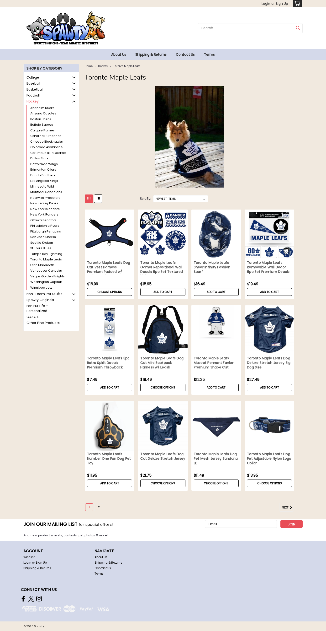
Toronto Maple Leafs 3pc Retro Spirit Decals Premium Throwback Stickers (108, 365)
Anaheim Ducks (42, 108)
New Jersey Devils (44, 203)
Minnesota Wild (42, 186)
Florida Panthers (42, 175)
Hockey (32, 101)
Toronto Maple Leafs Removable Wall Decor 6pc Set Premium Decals (268, 267)
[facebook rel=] (23, 599)
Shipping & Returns (151, 54)
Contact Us (185, 54)
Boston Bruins (40, 119)
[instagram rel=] (39, 599)
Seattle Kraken (41, 242)
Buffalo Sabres (41, 124)
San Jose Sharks (43, 237)
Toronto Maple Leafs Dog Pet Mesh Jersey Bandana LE (216, 458)
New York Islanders (45, 209)
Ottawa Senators (43, 220)
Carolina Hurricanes (45, 136)
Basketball (34, 89)
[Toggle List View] (98, 198)
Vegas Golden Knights (47, 276)
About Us (118, 54)
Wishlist (29, 557)
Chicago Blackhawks (46, 141)
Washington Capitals (46, 282)
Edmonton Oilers (43, 169)
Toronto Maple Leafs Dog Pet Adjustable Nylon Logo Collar (269, 458)
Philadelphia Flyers (44, 225)
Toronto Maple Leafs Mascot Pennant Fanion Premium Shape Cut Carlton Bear (214, 365)
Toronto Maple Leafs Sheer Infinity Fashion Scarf (212, 267)
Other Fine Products (43, 322)
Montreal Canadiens (46, 192)
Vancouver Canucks (46, 270)
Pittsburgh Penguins (45, 231)
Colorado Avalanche (46, 147)
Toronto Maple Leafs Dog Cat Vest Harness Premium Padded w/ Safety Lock (108, 269)
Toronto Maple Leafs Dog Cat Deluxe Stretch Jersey (162, 456)
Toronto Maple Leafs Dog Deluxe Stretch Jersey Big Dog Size (268, 363)
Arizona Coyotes (43, 113)
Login (266, 3)
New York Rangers (44, 214)
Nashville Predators (45, 197)
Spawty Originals (40, 299)
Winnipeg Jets (41, 287)
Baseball (33, 83)
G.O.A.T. (32, 316)
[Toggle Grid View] (89, 198)
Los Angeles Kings (44, 180)
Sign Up (282, 3)
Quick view (109, 255)
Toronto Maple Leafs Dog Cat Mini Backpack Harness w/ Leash (162, 363)
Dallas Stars (39, 158)
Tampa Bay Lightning (46, 254)
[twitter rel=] (31, 599)
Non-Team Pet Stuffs (44, 293)
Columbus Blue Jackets (48, 153)
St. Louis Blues (40, 248)
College (32, 77)
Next (285, 507)
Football (33, 95)
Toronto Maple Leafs (46, 259)
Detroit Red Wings (44, 164)
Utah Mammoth (42, 265)
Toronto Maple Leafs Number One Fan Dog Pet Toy (109, 458)
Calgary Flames (42, 130)
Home (89, 66)
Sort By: (145, 199)
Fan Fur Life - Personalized (37, 308)
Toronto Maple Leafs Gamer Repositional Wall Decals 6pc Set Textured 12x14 (161, 269)
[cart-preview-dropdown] (296, 3)
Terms (209, 54)
